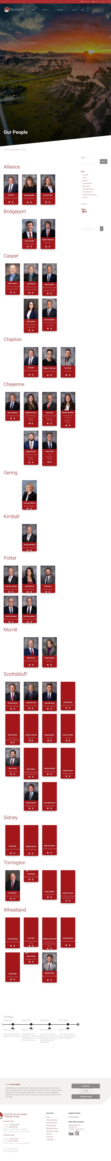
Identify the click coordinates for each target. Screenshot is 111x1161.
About (82, 171)
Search (83, 157)
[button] (82, 10)
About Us (49, 1134)
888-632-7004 (86, 1)
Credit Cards (50, 1139)
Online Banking (51, 1125)
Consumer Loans (86, 1097)
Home (48, 1117)
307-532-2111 (14, 1139)
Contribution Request (88, 189)
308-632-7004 (14, 1125)
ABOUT (74, 10)
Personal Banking (51, 1120)
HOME (33, 10)
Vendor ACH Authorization (89, 194)
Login (109, 1)
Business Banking (51, 1123)
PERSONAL (45, 10)
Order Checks (86, 186)
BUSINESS (60, 10)
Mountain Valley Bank (74, 1125)
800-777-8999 (13, 1141)
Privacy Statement (87, 192)
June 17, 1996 (64, 1030)
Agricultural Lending (52, 1131)
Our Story (84, 197)
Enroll (103, 1)
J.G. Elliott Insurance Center (76, 1129)
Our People (85, 175)
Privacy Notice (73, 1117)
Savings (86, 1090)
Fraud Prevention (87, 183)
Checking (85, 1086)
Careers (84, 177)
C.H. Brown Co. (73, 1127)
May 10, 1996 (45, 1030)
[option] (13, 1024)
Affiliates (84, 180)
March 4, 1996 (9, 1030)
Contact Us (96, 1)
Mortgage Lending (52, 1128)
